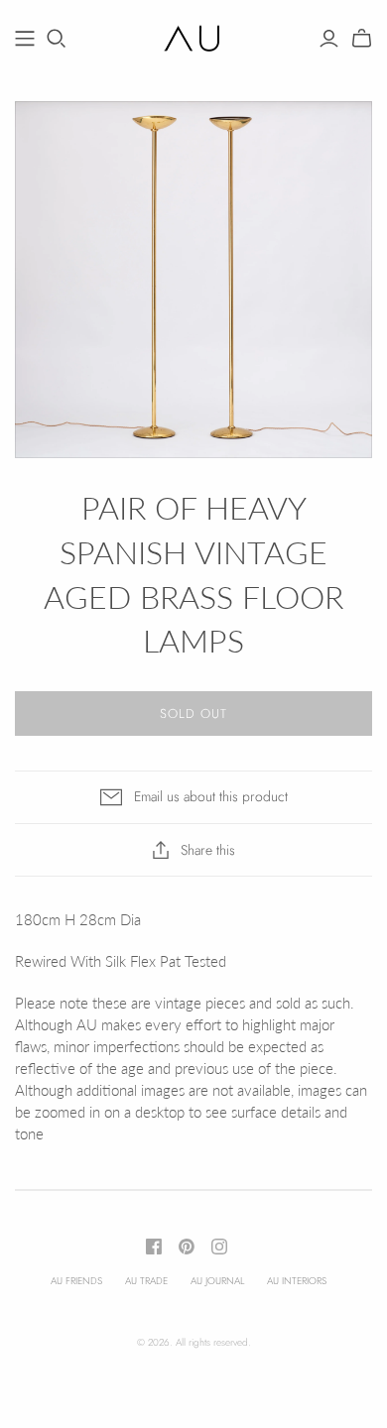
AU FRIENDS (76, 1280)
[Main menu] (25, 39)
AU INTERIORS (296, 1280)
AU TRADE (146, 1280)
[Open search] (56, 39)
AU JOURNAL (217, 1280)
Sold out (193, 713)
